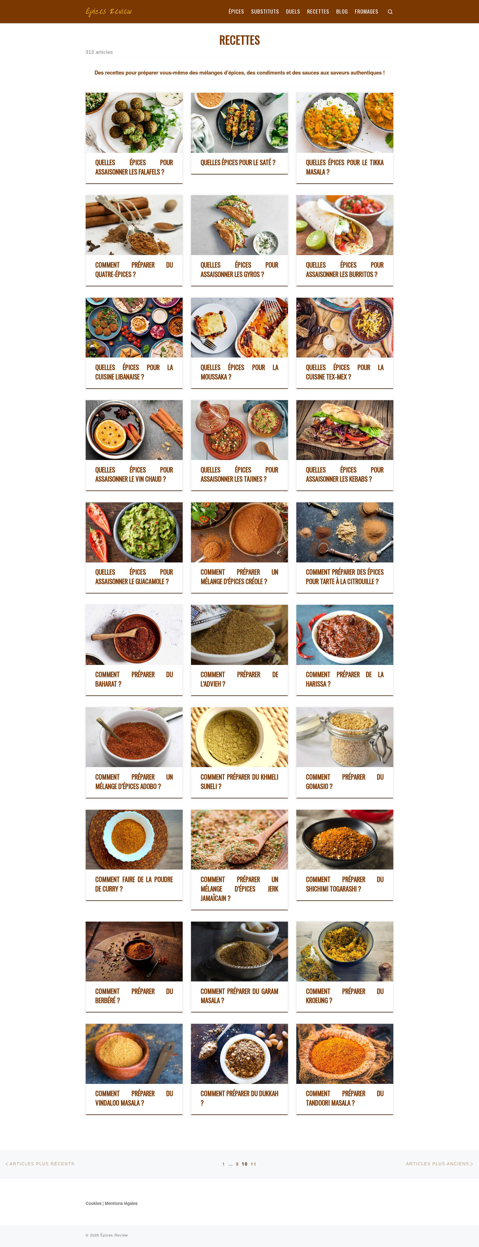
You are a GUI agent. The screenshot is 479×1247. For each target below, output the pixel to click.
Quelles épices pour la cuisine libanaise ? (134, 371)
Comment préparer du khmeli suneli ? (239, 781)
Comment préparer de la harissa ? (345, 679)
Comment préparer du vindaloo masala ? (134, 1098)
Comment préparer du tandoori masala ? (345, 1098)
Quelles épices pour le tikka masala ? (345, 167)
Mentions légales (121, 1203)
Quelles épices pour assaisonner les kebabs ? (345, 474)
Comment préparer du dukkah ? (239, 1098)
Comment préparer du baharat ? (134, 679)
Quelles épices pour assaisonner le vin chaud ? (134, 474)
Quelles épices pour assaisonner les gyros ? (239, 269)
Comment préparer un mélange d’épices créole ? (239, 576)
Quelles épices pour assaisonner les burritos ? (345, 269)
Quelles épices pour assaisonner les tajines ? (239, 474)
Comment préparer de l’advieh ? (239, 679)
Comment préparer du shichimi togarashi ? (345, 884)
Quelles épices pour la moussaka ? (239, 371)
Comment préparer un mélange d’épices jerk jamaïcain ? (239, 889)
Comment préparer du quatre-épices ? (134, 269)
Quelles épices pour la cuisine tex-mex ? (345, 371)
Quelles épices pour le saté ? (238, 162)
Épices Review (114, 1235)
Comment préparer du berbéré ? (134, 995)
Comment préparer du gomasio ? (345, 781)
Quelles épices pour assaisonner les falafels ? (134, 167)
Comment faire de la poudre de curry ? (134, 884)
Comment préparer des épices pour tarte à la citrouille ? (345, 576)
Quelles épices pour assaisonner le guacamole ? (134, 576)
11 (254, 1164)
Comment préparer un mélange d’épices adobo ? (134, 781)
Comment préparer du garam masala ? (239, 995)
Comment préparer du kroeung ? (345, 995)
